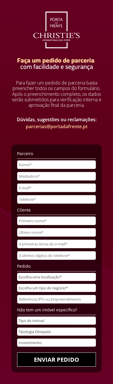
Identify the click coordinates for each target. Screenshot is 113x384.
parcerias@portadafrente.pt (57, 126)
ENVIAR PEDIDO (56, 359)
